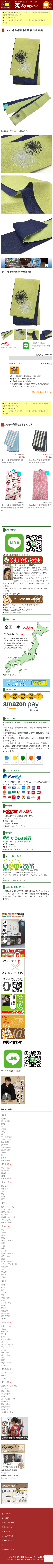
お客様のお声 (7, 1540)
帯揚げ (3, 1235)
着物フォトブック (8, 1412)
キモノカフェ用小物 (9, 1264)
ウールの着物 (6, 1137)
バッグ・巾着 (6, 1303)
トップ (6, 12)
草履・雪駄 (5, 1298)
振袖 (3, 1124)
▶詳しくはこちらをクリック (14, 880)
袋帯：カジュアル (8, 1209)
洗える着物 (5, 1142)
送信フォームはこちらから (14, 607)
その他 (3, 1277)
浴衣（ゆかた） (7, 1352)
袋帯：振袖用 (6, 1212)
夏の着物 (4, 1145)
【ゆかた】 (6, 1182)
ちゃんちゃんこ (7, 1373)
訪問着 (3, 1119)
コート (3, 1152)
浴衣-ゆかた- (6, 1186)
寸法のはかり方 (7, 1394)
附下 (3, 1126)
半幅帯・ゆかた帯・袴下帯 (27, 20)
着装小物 (4, 1267)
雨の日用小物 (6, 1261)
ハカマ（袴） (6, 1339)
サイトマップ (7, 1531)
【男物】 (5, 1281)
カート (4, 1545)
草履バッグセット (8, 1241)
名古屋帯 (4, 1215)
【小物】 (5, 1226)
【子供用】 (6, 1322)
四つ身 (3, 1337)
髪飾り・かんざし (8, 1254)
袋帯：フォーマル (8, 1207)
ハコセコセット (7, 1344)
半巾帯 (39, 20)
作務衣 (3, 1158)
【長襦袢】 (6, 1164)
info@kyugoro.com (12, 613)
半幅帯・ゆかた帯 (8, 1217)
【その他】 (6, 1382)
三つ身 (3, 1334)
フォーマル (5, 1168)
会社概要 (5, 1518)
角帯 (3, 1290)
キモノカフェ (6, 1139)
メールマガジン (8, 1536)
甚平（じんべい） (8, 1355)
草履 (3, 1243)
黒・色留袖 (5, 1121)
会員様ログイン (8, 1549)
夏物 (3, 1176)
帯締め (3, 1233)
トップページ (7, 1514)
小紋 (3, 1132)
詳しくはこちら (10, 675)
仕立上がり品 (6, 1178)
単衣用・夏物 (6, 1222)
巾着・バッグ (6, 1363)
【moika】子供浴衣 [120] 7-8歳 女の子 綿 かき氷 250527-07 (12, 507)
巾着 (3, 1194)
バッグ (3, 1251)
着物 (3, 1285)
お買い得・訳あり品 (9, 1386)
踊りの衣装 (5, 1160)
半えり (3, 1230)
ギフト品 (4, 1389)
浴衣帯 (35, 12)
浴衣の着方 (5, 1404)
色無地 (3, 1129)
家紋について (6, 1407)
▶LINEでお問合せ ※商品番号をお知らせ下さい (40, 345)
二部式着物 (5, 1150)
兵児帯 (3, 1293)
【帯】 (4, 1203)
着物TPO (4, 1396)
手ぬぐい (4, 1272)
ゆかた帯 (4, 1189)
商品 (11, 12)
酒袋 (3, 1259)
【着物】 (5, 1115)
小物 (3, 1197)
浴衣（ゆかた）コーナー (23, 12)
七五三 (3, 1329)
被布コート (5, 1331)
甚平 (3, 1199)
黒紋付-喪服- (6, 1147)
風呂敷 (3, 1274)
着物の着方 (5, 1402)
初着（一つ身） (7, 1326)
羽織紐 (3, 1308)
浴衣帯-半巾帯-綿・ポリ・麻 (11, 15)
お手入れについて (8, 1399)
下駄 (3, 1191)
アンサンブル (6, 1347)
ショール (4, 1269)
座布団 (3, 1376)
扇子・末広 (5, 1256)
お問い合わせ (7, 1527)
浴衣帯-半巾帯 (43, 12)
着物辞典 (4, 1409)
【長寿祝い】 (7, 1369)
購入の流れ (5, 1391)
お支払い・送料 (8, 1523)
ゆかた (3, 1287)
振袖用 (3, 1173)
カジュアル (5, 1171)
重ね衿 (3, 1238)
